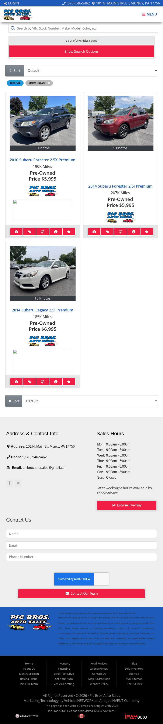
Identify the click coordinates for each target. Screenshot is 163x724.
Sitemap (134, 674)
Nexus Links (134, 684)
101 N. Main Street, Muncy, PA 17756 (127, 3)
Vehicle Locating (64, 684)
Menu (151, 14)
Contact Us (99, 674)
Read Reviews (99, 663)
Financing (64, 668)
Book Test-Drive (64, 674)
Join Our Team (29, 684)
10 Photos (43, 298)
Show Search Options (82, 51)
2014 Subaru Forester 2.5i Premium (120, 186)
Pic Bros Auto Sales (105, 695)
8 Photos (42, 148)
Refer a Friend (29, 679)
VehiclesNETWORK (79, 700)
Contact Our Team (84, 593)
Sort (16, 70)
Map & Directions (99, 679)
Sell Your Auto (64, 679)
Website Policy (99, 684)
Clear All (15, 83)
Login (13, 3)
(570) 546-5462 (78, 3)
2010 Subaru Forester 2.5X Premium (42, 159)
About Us (29, 668)
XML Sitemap (134, 679)
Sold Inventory (134, 668)
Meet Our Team (29, 674)
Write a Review (99, 668)
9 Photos (120, 148)
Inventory (64, 663)
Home (29, 663)
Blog (134, 663)
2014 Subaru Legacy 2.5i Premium (42, 310)
